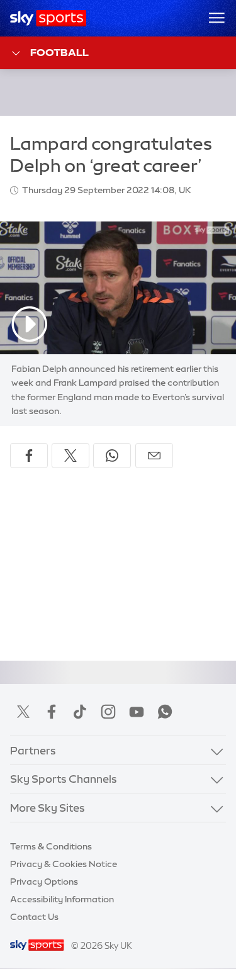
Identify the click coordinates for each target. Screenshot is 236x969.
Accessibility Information (62, 899)
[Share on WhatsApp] (112, 455)
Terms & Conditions (51, 846)
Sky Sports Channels (63, 778)
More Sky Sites (47, 807)
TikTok (80, 711)
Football (59, 52)
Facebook (51, 711)
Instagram (108, 711)
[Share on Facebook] (29, 455)
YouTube (136, 711)
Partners (33, 750)
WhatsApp (165, 711)
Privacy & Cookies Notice (63, 864)
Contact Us (34, 916)
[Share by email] (154, 455)
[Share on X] (70, 455)
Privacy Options (44, 881)
